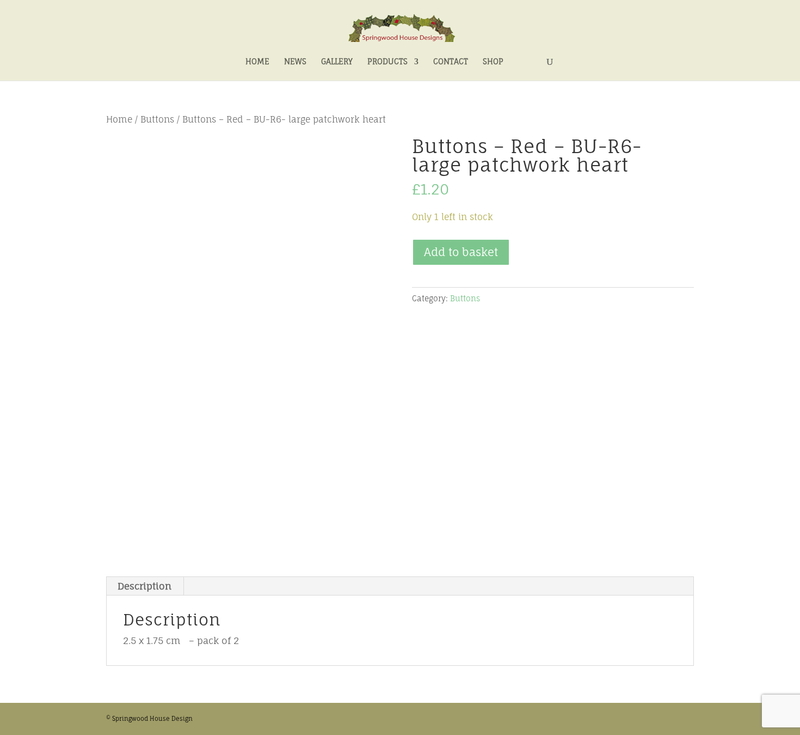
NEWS (295, 62)
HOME (257, 62)
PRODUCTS (387, 62)
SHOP (493, 62)
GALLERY (337, 62)
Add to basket (461, 252)
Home (119, 119)
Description (144, 586)
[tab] (145, 586)
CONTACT (450, 62)
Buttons (157, 119)
